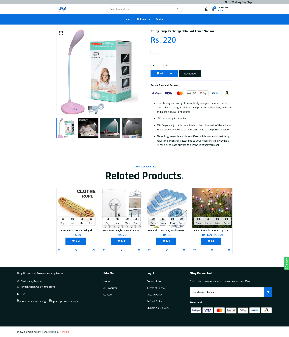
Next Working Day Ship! (224, 2)
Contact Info (154, 281)
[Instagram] (24, 294)
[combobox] (144, 9)
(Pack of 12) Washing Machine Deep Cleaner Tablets (176, 230)
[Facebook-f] (18, 294)
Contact (160, 19)
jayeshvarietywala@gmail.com (38, 286)
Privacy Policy (154, 294)
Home (128, 19)
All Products (143, 19)
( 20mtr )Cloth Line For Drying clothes (78, 230)
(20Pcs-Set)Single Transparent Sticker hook (126, 230)
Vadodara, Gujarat (31, 281)
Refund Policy (154, 301)
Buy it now (190, 73)
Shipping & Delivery (158, 307)
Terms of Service (156, 288)
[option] (99, 71)
